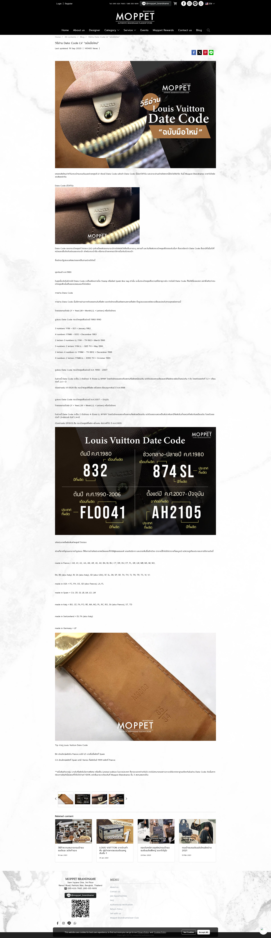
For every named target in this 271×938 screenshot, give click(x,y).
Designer (94, 30)
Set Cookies (188, 932)
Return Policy (116, 909)
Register (69, 3)
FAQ (112, 900)
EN (210, 3)
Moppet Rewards (163, 30)
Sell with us (115, 913)
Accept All (203, 932)
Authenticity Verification (121, 904)
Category (110, 30)
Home (65, 30)
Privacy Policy (143, 932)
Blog (199, 30)
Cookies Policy (160, 932)
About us (79, 30)
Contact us (185, 30)
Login (59, 3)
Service (129, 30)
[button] (208, 30)
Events (144, 30)
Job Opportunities (118, 896)
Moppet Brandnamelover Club (124, 917)
